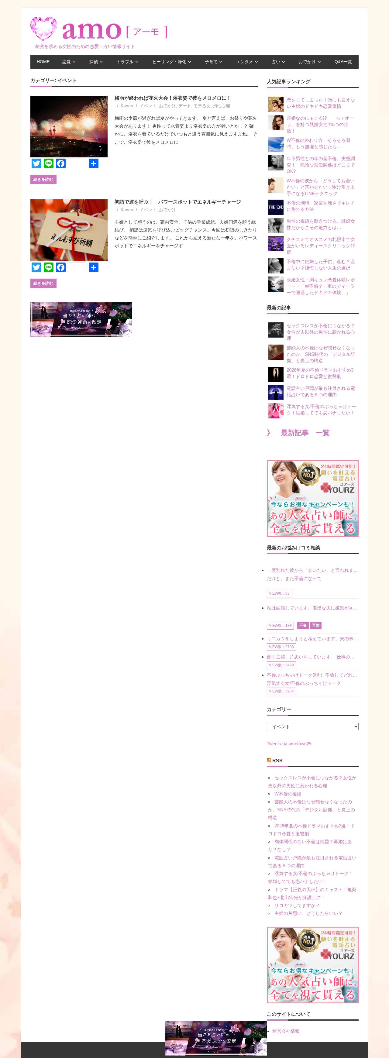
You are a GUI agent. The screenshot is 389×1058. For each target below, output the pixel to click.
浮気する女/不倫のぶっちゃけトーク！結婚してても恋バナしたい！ (321, 409)
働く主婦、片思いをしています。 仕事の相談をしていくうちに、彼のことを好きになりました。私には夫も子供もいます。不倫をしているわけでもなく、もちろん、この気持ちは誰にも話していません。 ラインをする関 (313, 656)
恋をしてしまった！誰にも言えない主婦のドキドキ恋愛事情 (321, 103)
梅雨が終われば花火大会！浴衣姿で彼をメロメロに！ (173, 98)
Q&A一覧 (343, 61)
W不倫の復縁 (287, 793)
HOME (43, 61)
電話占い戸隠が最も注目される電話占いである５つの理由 (321, 391)
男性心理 (221, 105)
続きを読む (43, 179)
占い (276, 61)
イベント (148, 105)
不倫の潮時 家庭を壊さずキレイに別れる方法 (321, 206)
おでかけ (307, 61)
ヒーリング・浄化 (169, 61)
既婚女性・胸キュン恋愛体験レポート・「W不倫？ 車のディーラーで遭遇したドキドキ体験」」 (321, 286)
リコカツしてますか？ (297, 905)
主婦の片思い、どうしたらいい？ (308, 913)
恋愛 (66, 61)
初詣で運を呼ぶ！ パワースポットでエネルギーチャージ (178, 201)
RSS (277, 760)
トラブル (124, 61)
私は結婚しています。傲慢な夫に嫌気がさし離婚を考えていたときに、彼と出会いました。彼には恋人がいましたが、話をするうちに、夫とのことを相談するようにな (313, 607)
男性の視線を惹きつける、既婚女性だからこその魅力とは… (321, 224)
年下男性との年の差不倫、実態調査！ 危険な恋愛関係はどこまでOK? (321, 165)
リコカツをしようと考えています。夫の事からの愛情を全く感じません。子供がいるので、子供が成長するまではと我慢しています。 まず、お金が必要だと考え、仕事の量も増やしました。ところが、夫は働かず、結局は (313, 638)
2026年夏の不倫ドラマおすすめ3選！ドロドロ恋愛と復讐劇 (320, 373)
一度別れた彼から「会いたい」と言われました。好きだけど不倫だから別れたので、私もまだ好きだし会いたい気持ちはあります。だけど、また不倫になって (313, 574)
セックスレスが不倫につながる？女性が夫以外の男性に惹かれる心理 (321, 332)
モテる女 (202, 105)
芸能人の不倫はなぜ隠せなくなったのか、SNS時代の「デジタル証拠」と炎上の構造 (321, 354)
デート (184, 105)
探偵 (93, 61)
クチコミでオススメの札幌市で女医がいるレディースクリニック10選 (321, 246)
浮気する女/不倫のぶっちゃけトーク (304, 683)
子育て (211, 61)
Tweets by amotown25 (289, 743)
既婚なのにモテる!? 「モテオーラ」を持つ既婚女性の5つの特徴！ (320, 124)
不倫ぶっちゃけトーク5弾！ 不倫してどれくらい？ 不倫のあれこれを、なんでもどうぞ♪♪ (313, 675)
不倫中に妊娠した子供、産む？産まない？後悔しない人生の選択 (321, 264)
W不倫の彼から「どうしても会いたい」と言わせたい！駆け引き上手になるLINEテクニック (321, 187)
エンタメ (244, 61)
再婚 (315, 625)
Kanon (127, 105)
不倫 (303, 625)
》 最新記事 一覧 (298, 433)
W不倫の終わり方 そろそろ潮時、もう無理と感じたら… (318, 143)
